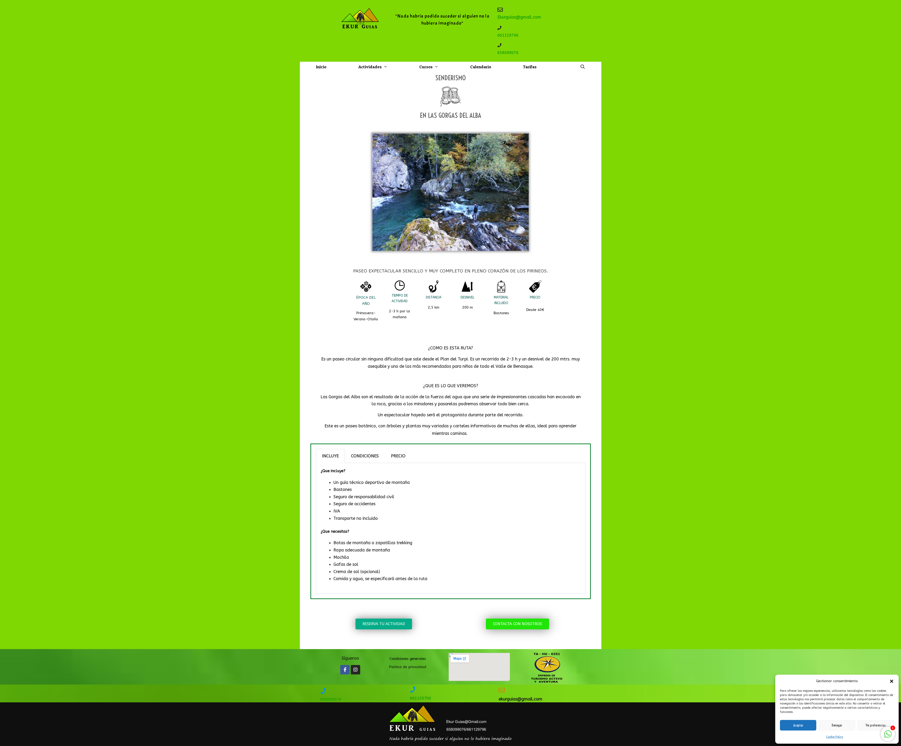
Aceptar (798, 725)
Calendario (480, 66)
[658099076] (499, 45)
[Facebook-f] (345, 669)
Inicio (321, 66)
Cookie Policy (834, 736)
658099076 (508, 52)
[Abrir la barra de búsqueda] (582, 67)
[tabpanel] (450, 528)
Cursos (426, 66)
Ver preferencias (876, 725)
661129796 (508, 35)
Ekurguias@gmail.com (519, 17)
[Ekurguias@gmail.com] (500, 9)
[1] (888, 736)
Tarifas (530, 66)
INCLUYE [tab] (330, 456)
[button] (891, 681)
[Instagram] (355, 669)
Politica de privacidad (407, 667)
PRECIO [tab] (398, 456)
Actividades (370, 66)
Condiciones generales (407, 659)
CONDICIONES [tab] (365, 456)
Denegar (837, 725)
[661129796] (499, 28)
